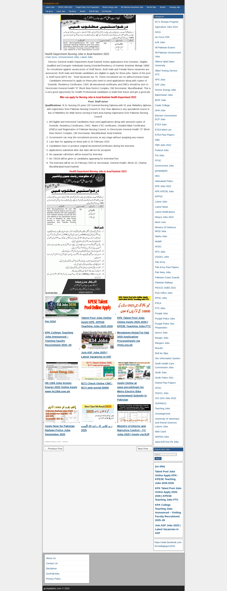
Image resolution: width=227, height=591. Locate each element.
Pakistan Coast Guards (167, 277)
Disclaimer (51, 568)
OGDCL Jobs (162, 257)
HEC (157, 176)
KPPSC (159, 196)
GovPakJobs (106, 11)
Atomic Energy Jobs (110, 7)
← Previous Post (53, 448)
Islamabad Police (164, 181)
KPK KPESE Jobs (164, 191)
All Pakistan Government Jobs (132, 7)
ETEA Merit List (163, 129)
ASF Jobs (160, 84)
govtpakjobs (161, 170)
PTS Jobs (160, 308)
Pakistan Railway (164, 282)
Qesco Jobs (161, 332)
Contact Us (52, 563)
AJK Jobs (160, 42)
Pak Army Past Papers (167, 267)
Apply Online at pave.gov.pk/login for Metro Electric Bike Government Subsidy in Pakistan (132, 391)
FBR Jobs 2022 (163, 145)
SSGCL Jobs (161, 393)
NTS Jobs (160, 251)
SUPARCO (160, 403)
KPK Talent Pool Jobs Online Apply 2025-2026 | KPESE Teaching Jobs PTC (134, 322)
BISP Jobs (160, 100)
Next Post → (144, 448)
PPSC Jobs (161, 298)
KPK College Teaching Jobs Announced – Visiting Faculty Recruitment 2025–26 (168, 512)
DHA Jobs (160, 110)
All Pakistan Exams (165, 47)
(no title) (50, 321)
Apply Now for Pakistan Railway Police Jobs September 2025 (60, 430)
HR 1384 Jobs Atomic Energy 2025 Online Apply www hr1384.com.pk (61, 387)
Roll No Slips (151, 7)
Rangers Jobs (162, 343)
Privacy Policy (53, 578)
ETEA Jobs (161, 124)
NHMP (158, 241)
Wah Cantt (160, 431)
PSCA (158, 303)
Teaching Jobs (174, 7)
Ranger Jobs (161, 338)
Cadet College (162, 105)
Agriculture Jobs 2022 (166, 27)
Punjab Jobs (161, 313)
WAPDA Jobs (162, 436)
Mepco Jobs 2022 (164, 217)
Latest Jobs (50, 7)
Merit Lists (160, 222)
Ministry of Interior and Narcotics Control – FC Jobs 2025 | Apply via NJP (133, 430)
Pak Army (49, 11)
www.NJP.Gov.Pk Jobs (167, 442)
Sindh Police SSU (164, 377)
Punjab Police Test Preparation (87, 7)
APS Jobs (160, 79)
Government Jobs (69, 57)
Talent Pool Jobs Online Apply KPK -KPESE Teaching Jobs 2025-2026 (97, 322)
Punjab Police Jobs (165, 318)
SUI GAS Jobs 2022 (165, 398)
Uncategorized (162, 413)
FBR (157, 140)
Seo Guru (52, 57)
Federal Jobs (162, 150)
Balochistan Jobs (164, 95)
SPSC (158, 388)
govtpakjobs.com (51, 3)
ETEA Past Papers (165, 134)
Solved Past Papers (165, 382)
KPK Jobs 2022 (163, 186)
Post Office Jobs (163, 293)
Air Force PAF (162, 37)
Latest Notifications (165, 212)
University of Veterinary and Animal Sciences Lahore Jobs (167, 422)
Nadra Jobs (161, 236)
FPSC (158, 160)
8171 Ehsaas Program (167, 22)
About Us (51, 558)
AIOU (158, 32)
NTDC (158, 246)
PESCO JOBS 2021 (165, 287)
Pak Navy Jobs (163, 272)
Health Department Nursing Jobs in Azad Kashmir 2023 (77, 54)
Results (162, 7)
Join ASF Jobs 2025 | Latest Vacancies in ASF (167, 529)
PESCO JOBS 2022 (65, 7)
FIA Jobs (159, 155)
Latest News (161, 207)
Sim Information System (167, 358)
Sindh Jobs (161, 372)
